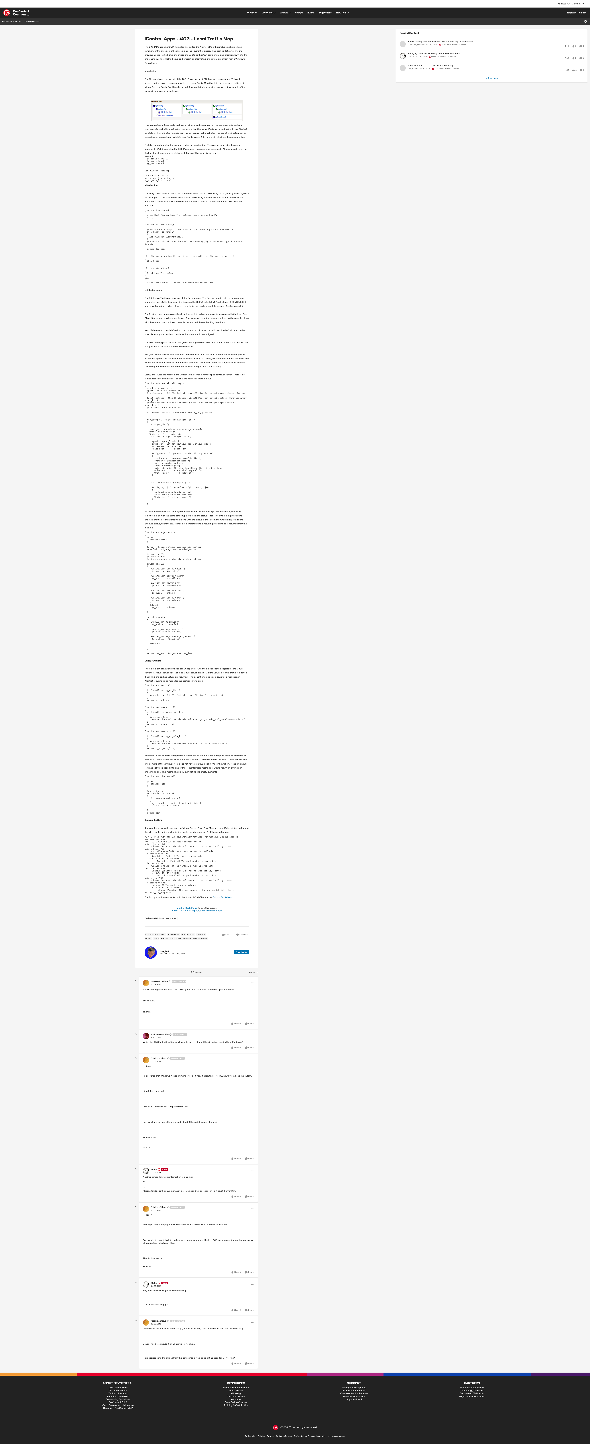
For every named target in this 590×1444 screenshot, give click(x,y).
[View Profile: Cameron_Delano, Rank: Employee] (403, 40)
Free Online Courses (236, 1398)
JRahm (154, 1166)
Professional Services (354, 1387)
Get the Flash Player (187, 904)
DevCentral (7, 18)
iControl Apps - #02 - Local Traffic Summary (430, 68)
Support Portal (354, 1396)
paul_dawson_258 (160, 1031)
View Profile (241, 948)
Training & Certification (236, 1401)
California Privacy (284, 1433)
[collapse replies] (136, 977)
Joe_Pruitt (165, 947)
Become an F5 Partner (472, 1390)
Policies (261, 1433)
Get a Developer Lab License (118, 1401)
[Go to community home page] (16, 9)
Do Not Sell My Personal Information (310, 1433)
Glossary (236, 1390)
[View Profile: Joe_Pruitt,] (151, 949)
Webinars (236, 1396)
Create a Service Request (354, 1390)
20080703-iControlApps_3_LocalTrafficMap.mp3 (196, 907)
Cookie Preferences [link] (336, 1433)
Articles (18, 18)
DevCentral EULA (118, 1398)
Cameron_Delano (416, 41)
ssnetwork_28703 (159, 978)
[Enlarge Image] (197, 107)
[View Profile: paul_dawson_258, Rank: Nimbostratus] (146, 1032)
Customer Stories (236, 1393)
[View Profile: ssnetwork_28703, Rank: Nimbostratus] (146, 979)
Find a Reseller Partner (472, 1384)
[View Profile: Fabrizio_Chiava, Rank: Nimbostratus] (146, 1056)
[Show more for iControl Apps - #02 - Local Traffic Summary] (472, 76)
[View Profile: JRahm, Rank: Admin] (146, 1167)
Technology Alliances (472, 1387)
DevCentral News (118, 1384)
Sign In (582, 9)
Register (571, 9)
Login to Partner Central (472, 1393)
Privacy (270, 1433)
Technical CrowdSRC (118, 1393)
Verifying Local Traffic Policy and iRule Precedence (434, 53)
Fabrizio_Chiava (158, 1055)
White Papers (236, 1387)
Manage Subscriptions (354, 1384)
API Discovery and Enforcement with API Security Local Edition (440, 38)
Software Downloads (354, 1393)
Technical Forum (118, 1387)
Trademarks (250, 1433)
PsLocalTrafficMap (222, 893)
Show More (493, 85)
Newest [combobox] (253, 969)
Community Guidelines (118, 1396)
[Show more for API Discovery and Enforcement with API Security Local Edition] (461, 45)
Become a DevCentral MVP (118, 1404)
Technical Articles (32, 18)
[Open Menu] (585, 18)
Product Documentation (236, 1384)
